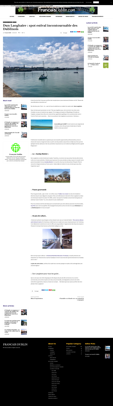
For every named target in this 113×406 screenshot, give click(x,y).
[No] (111, 2)
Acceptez (96, 2)
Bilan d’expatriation (37, 298)
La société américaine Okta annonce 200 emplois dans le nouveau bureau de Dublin (12, 107)
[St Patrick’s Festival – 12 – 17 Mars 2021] (105, 65)
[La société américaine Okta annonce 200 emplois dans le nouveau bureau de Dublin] (24, 107)
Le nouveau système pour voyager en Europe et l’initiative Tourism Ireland (12, 322)
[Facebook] (71, 32)
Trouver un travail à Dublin (11, 114)
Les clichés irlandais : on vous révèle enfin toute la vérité (12, 331)
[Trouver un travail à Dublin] (24, 116)
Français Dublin (7, 32)
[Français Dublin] (15, 147)
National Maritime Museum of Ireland (57, 255)
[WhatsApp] (82, 32)
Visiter (14, 22)
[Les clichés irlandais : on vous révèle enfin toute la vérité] (24, 332)
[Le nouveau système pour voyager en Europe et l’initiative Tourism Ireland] (24, 323)
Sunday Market (49, 162)
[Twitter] (75, 32)
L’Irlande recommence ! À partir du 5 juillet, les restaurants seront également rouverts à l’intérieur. (12, 124)
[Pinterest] (78, 32)
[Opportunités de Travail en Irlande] (24, 135)
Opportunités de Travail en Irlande (12, 133)
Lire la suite (89, 2)
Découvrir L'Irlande (7, 22)
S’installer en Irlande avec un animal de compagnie (72, 299)
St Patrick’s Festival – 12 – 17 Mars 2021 (94, 64)
